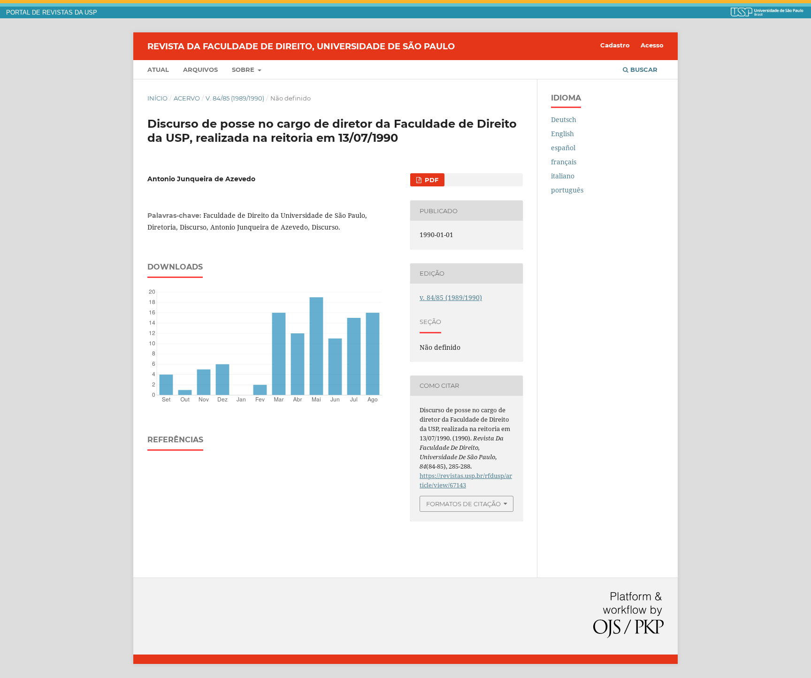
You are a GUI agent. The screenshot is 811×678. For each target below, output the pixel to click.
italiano (562, 175)
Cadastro (615, 45)
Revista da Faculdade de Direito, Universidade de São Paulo (301, 46)
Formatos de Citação (463, 504)
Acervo (187, 98)
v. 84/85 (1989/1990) (235, 98)
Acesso (652, 45)
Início (157, 98)
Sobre (244, 69)
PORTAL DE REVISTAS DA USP (51, 12)
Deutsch (563, 119)
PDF (430, 180)
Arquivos (200, 69)
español (563, 147)
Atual (158, 69)
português (567, 189)
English (562, 133)
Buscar (643, 69)
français (563, 161)
